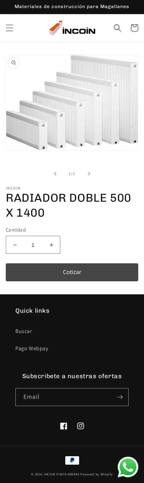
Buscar (23, 331)
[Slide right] (89, 173)
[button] (9, 28)
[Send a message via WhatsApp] (128, 467)
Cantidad (16, 230)
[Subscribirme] (119, 397)
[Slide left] (55, 173)
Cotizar (72, 272)
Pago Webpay (31, 348)
